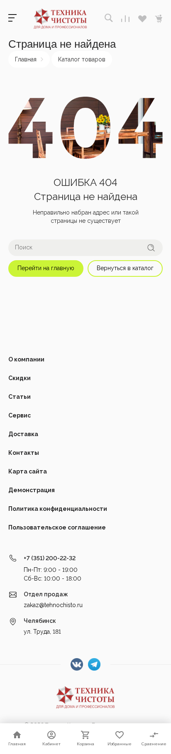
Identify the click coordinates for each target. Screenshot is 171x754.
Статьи (19, 396)
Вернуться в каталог (125, 268)
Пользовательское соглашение (57, 527)
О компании (26, 359)
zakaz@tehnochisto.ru (53, 605)
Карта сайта (27, 471)
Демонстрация (31, 490)
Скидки (19, 378)
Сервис (19, 415)
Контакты (23, 452)
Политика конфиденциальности (57, 508)
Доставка (23, 434)
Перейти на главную (45, 268)
